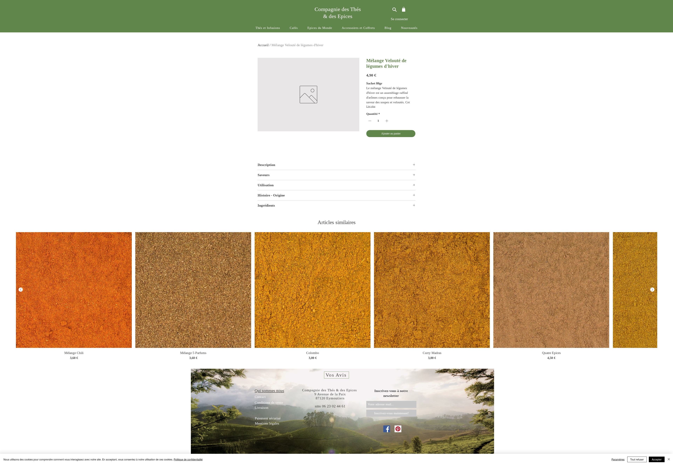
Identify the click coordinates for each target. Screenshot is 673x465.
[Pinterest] (398, 428)
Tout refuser (637, 459)
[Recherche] (394, 9)
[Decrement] (369, 120)
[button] (268, 28)
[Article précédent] (21, 289)
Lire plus (370, 106)
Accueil (263, 45)
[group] (336, 296)
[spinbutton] (378, 120)
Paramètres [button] (617, 459)
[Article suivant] (652, 289)
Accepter (657, 459)
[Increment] (387, 120)
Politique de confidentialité (188, 459)
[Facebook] (386, 428)
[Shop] (403, 9)
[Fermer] (669, 459)
